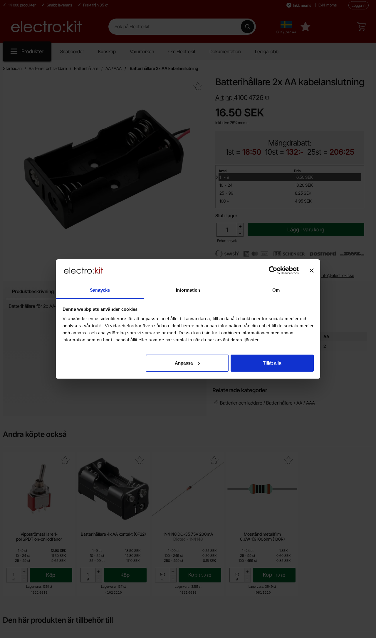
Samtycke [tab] (100, 290)
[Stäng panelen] (312, 270)
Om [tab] (276, 290)
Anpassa (184, 362)
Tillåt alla (272, 362)
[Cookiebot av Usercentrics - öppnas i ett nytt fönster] (273, 270)
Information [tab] (188, 290)
